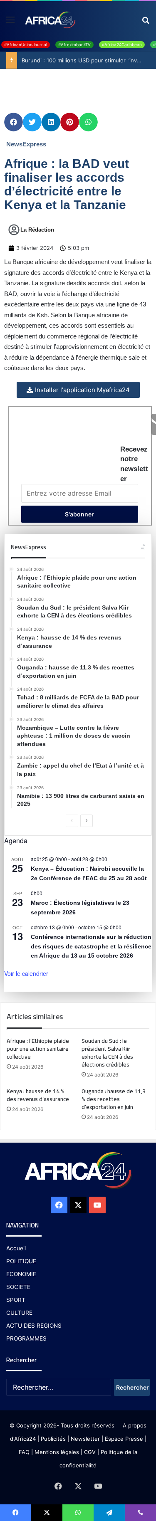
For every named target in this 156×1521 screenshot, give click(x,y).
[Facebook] (59, 1205)
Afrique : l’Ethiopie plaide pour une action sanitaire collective (38, 1048)
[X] (78, 1205)
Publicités (53, 1438)
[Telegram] (109, 1512)
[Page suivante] (86, 821)
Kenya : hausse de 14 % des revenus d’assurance (38, 1095)
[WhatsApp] (78, 1512)
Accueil (16, 1248)
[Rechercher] (145, 22)
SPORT (15, 1299)
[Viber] (140, 1512)
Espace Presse (123, 1438)
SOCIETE (18, 1287)
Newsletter (85, 1438)
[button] (13, 122)
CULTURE (19, 1312)
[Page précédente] (72, 821)
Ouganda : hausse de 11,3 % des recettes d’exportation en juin (114, 1099)
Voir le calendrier (26, 973)
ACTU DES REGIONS (34, 1325)
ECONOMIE (21, 1274)
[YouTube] (97, 1205)
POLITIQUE (21, 1261)
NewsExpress (26, 144)
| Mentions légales (55, 1452)
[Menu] (10, 22)
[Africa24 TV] (50, 19)
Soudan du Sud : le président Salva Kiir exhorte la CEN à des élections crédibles (107, 1052)
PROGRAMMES (26, 1338)
